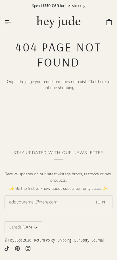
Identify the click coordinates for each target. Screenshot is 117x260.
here (102, 81)
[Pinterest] (17, 248)
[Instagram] (28, 248)
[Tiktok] (7, 248)
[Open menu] (13, 22)
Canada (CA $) (20, 227)
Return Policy (44, 240)
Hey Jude (15, 240)
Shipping (64, 240)
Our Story (81, 240)
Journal (98, 240)
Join (100, 202)
